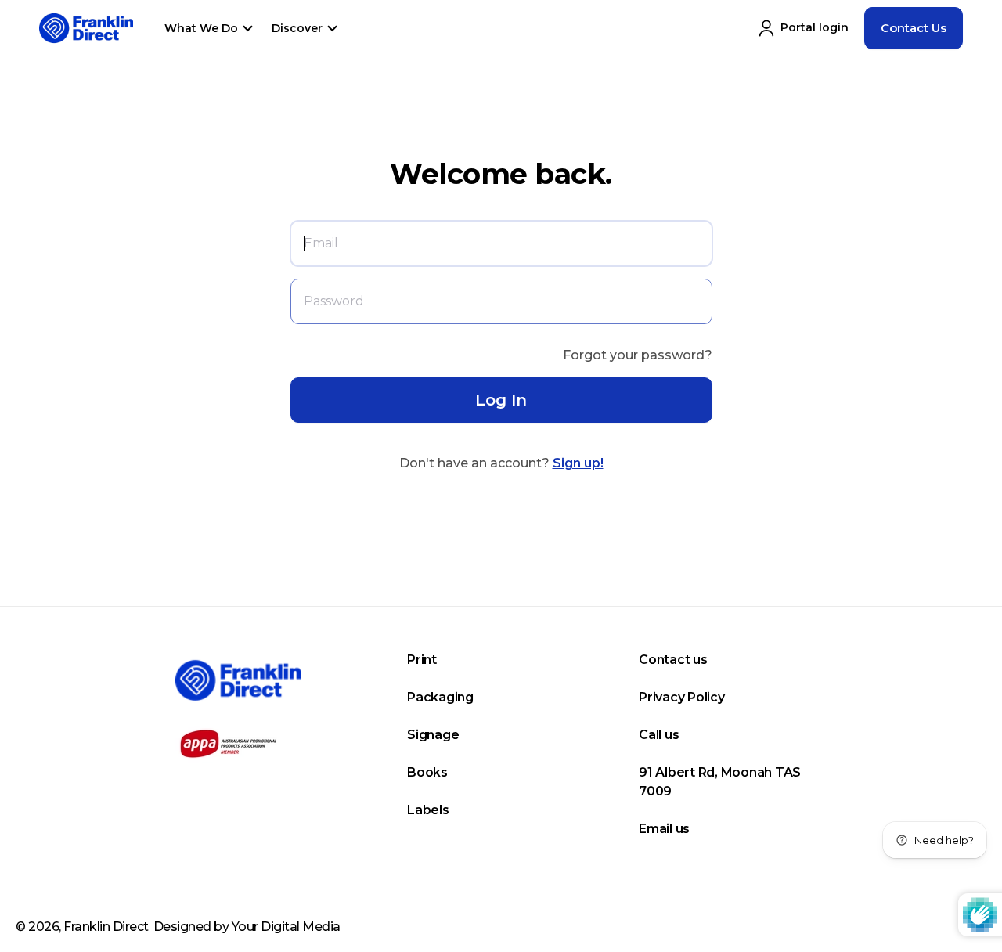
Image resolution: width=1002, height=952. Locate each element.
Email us (664, 828)
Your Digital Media (286, 926)
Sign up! (578, 463)
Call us (659, 734)
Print (422, 659)
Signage (433, 734)
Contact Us (913, 27)
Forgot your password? (637, 355)
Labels (428, 809)
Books (427, 772)
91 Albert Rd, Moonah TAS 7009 (720, 782)
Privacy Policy (682, 697)
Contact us (673, 659)
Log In (501, 400)
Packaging (440, 697)
